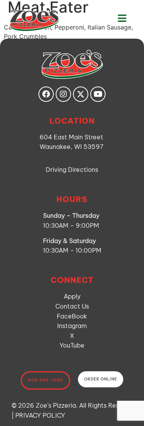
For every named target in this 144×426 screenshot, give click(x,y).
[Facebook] (46, 94)
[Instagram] (63, 94)
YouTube (72, 345)
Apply (72, 296)
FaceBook (72, 316)
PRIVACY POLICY (40, 415)
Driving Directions (72, 169)
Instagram (72, 326)
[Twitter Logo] (80, 94)
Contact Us (72, 306)
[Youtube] (98, 94)
